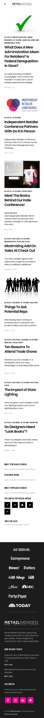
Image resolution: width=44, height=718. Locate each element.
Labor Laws (35, 40)
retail (18, 43)
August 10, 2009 (9, 373)
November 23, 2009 (10, 269)
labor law (26, 40)
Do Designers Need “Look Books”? (19, 429)
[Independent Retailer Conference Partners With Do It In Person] (22, 104)
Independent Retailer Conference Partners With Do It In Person (21, 126)
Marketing (34, 422)
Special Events (27, 191)
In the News (17, 40)
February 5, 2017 (9, 87)
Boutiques (16, 239)
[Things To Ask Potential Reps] (22, 288)
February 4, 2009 (9, 450)
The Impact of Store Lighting (20, 392)
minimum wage (9, 43)
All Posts (8, 37)
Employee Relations (19, 37)
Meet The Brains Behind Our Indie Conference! (17, 200)
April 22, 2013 (8, 153)
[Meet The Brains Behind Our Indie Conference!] (22, 174)
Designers (16, 303)
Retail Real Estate (23, 242)
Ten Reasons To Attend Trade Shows (20, 349)
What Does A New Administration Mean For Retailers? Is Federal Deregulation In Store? (21, 56)
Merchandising (10, 242)
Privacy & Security (10, 714)
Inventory (8, 342)
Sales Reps (34, 303)
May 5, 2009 (8, 413)
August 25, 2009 (9, 330)
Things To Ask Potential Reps (15, 309)
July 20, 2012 (8, 229)
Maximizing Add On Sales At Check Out (20, 248)
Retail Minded (15, 711)
